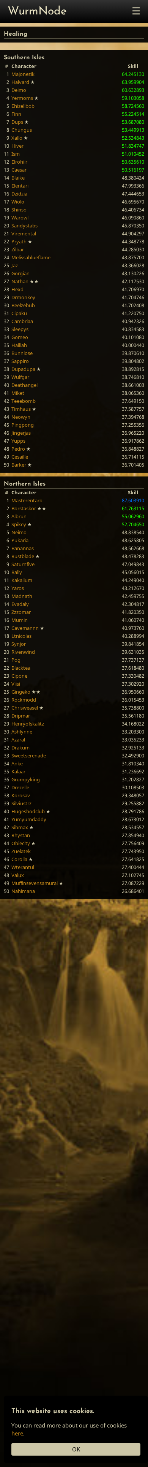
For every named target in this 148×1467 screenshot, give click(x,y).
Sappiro (20, 361)
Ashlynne (21, 731)
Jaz (14, 265)
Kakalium (21, 580)
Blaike (18, 177)
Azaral (18, 739)
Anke (17, 763)
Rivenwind (23, 651)
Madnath (21, 596)
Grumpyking (25, 779)
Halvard (20, 82)
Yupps (18, 440)
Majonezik (23, 74)
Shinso (19, 209)
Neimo (19, 532)
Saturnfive (23, 564)
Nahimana (23, 891)
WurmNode (37, 11)
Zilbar (17, 249)
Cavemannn (25, 628)
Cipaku (19, 313)
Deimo (18, 90)
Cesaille (19, 456)
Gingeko (20, 691)
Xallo (16, 137)
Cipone (19, 675)
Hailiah (19, 345)
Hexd (17, 289)
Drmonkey (23, 297)
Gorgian (20, 273)
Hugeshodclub (28, 811)
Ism (15, 153)
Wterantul (22, 867)
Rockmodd (23, 699)
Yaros (17, 588)
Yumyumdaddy (28, 819)
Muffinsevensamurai (34, 883)
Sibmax (19, 827)
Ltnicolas (21, 636)
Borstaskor (23, 508)
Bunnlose (22, 353)
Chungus (21, 129)
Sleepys (19, 329)
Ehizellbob (23, 106)
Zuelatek (21, 851)
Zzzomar (21, 612)
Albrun (19, 516)
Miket (17, 393)
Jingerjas (21, 432)
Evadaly (20, 604)
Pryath (19, 241)
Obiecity (20, 843)
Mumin (19, 620)
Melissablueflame (30, 257)
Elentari (19, 185)
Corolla (19, 859)
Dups (17, 121)
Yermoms (22, 98)
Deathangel (24, 385)
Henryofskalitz (27, 723)
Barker (18, 464)
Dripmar (20, 715)
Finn (16, 113)
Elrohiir (19, 161)
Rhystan (20, 835)
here (17, 1433)
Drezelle (20, 787)
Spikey (18, 524)
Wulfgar (20, 377)
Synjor (18, 643)
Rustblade (22, 556)
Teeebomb (23, 401)
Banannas (22, 548)
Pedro (18, 448)
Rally (16, 572)
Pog (15, 659)
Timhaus (21, 408)
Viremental (23, 233)
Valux (17, 875)
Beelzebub (23, 305)
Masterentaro (27, 500)
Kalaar (18, 771)
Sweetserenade (28, 755)
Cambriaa (22, 321)
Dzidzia (19, 193)
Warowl (19, 217)
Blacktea (20, 667)
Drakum (20, 747)
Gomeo (19, 337)
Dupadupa (23, 369)
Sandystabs (24, 225)
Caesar (19, 169)
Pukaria (19, 540)
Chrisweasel (24, 707)
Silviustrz (21, 803)
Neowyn (20, 416)
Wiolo (17, 201)
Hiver (17, 145)
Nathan (19, 281)
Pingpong (22, 424)
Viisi (15, 683)
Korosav (20, 795)
